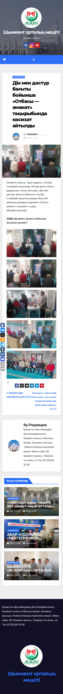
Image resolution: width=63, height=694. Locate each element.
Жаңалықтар (18, 77)
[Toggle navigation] (33, 59)
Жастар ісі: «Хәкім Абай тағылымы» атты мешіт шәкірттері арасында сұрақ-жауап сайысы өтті (44, 401)
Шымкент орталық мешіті (31, 32)
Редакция (32, 134)
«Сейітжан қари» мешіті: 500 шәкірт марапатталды (30, 504)
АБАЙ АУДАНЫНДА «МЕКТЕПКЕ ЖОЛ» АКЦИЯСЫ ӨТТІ (25, 538)
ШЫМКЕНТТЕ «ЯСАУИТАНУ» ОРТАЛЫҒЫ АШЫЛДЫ (31, 570)
